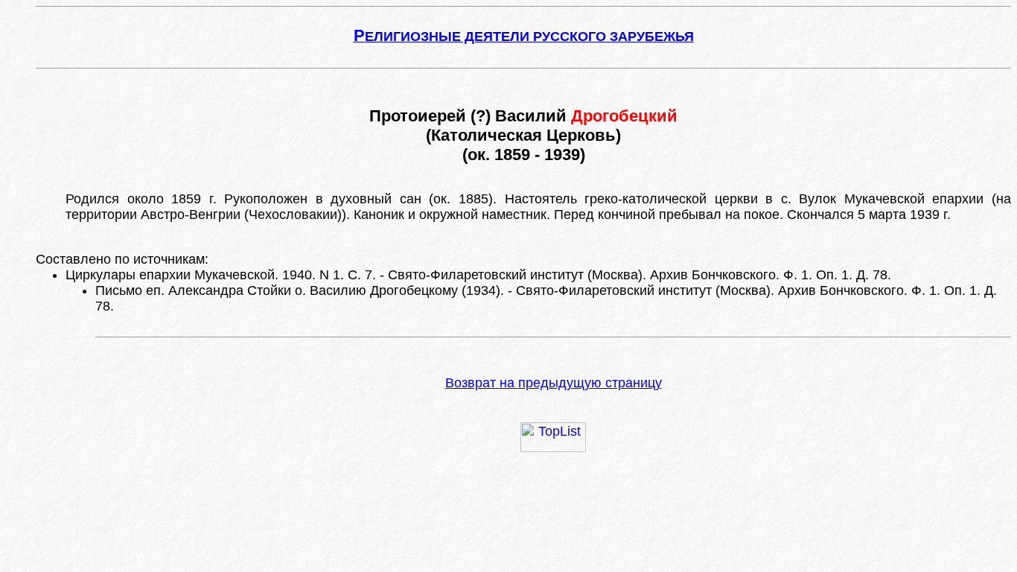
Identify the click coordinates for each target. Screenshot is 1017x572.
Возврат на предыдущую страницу (553, 382)
